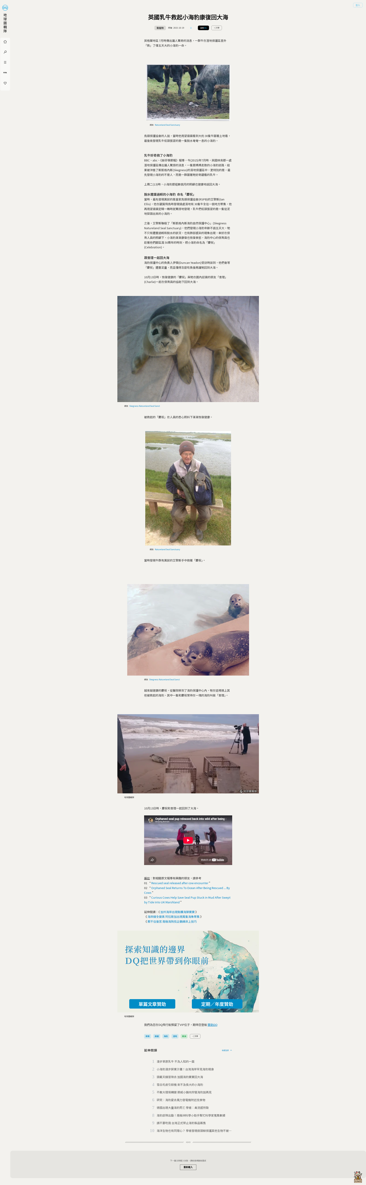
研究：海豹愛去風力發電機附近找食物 (181, 1100)
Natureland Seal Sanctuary (167, 124)
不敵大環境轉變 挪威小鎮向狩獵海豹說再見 (184, 1092)
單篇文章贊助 (152, 1004)
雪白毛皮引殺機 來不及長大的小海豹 (180, 1084)
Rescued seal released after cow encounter (179, 883)
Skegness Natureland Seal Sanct (144, 405)
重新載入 (188, 1167)
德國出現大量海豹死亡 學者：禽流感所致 (183, 1108)
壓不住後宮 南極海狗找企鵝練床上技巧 (172, 921)
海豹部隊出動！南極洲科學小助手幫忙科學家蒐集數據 (191, 1115)
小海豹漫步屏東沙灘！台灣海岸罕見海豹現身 (185, 1069)
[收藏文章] (191, 27)
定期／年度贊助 (217, 1004)
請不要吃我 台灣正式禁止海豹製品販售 (181, 1123)
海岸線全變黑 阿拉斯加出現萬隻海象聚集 (174, 916)
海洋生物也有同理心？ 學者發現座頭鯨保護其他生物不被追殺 (194, 1131)
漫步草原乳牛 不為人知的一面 (175, 1061)
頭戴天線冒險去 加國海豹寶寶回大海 (180, 1077)
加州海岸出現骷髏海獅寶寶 (177, 912)
